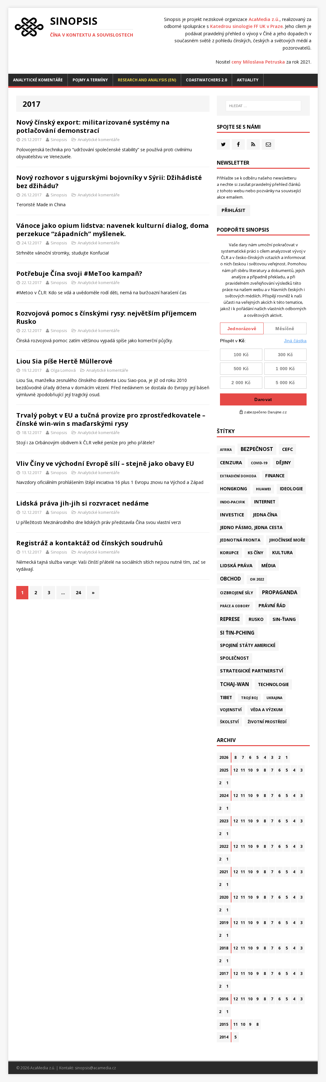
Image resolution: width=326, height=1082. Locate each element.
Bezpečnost (257, 449)
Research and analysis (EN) (147, 80)
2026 (223, 757)
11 (243, 770)
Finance (275, 476)
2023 (223, 821)
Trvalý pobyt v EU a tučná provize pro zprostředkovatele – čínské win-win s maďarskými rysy (110, 419)
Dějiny (283, 462)
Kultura (282, 552)
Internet (264, 502)
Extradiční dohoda (238, 476)
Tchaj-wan (234, 684)
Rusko (256, 619)
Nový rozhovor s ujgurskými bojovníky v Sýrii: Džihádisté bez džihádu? (109, 181)
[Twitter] (223, 144)
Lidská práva (236, 565)
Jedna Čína (265, 515)
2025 (223, 770)
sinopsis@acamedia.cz (95, 1068)
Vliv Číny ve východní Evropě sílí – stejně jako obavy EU (105, 463)
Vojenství (231, 709)
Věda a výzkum (267, 709)
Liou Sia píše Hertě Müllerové (64, 361)
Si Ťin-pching (237, 632)
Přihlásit (233, 210)
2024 (223, 795)
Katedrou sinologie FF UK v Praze (246, 26)
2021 (223, 871)
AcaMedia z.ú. (264, 19)
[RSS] (253, 144)
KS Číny (255, 552)
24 (78, 592)
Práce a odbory (235, 606)
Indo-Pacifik (232, 502)
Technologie (273, 684)
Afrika (226, 449)
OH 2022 (257, 579)
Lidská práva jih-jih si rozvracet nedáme (82, 503)
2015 (223, 1024)
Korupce (229, 552)
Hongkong (233, 489)
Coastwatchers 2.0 (206, 80)
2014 (223, 1037)
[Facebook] (238, 144)
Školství (229, 721)
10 (250, 770)
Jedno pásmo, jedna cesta (251, 527)
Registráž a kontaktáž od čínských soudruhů (89, 543)
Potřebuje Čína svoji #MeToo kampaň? (79, 273)
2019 (223, 922)
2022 (223, 846)
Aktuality (248, 80)
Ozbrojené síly (236, 592)
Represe (230, 619)
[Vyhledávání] (263, 105)
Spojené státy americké (247, 645)
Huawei (263, 489)
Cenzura (231, 462)
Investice (232, 514)
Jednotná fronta (240, 540)
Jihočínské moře (287, 540)
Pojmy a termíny (90, 80)
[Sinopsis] (29, 27)
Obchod (230, 578)
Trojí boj (249, 698)
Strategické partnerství (251, 671)
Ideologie (291, 489)
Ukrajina (274, 698)
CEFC (287, 449)
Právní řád (272, 605)
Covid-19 (259, 462)
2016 (223, 999)
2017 (223, 973)
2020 (223, 897)
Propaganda (279, 592)
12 (235, 770)
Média (268, 565)
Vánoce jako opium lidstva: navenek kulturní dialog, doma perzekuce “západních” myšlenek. (112, 229)
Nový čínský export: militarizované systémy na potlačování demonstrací (93, 126)
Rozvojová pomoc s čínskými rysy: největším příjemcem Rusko (106, 317)
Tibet (226, 697)
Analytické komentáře (38, 80)
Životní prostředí (267, 722)
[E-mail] (268, 144)
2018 (223, 948)
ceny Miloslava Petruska (258, 62)
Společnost (234, 658)
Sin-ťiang (284, 619)
